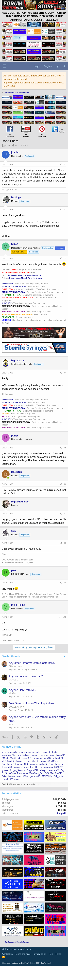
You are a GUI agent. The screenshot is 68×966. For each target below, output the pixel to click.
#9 (65, 583)
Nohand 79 (57, 758)
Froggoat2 (46, 752)
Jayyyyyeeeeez (23, 761)
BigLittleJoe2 (8, 764)
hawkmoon (44, 755)
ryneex (5, 770)
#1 (65, 164)
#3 (65, 258)
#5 (65, 448)
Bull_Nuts (58, 776)
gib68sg (12, 693)
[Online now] (8, 250)
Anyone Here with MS (22, 690)
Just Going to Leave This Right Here (31, 703)
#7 (65, 514)
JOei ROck (52, 761)
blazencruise (14, 776)
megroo (61, 764)
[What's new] (57, 66)
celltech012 (45, 758)
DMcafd (5, 758)
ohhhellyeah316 (57, 755)
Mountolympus (39, 761)
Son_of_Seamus (17, 770)
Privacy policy (39, 954)
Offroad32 (9, 761)
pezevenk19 (53, 770)
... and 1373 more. (10, 779)
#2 (65, 209)
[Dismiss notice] (63, 75)
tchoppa (31, 764)
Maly (11, 724)
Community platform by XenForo (26, 963)
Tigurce (33, 755)
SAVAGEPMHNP (16, 707)
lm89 (54, 752)
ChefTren (16, 755)
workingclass (46, 767)
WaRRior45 (15, 758)
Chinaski (53, 764)
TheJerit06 (7, 767)
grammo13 (35, 776)
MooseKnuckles (31, 767)
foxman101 (20, 764)
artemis (35, 758)
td (2, 761)
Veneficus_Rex (36, 773)
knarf (4, 752)
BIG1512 (58, 767)
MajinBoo (6, 755)
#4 (65, 373)
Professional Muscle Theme (18, 949)
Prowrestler (22, 773)
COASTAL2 (50, 773)
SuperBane (10, 773)
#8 (65, 543)
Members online (11, 746)
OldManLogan (15, 666)
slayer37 (26, 758)
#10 (64, 617)
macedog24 (41, 764)
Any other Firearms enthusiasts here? (32, 662)
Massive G (13, 680)
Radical (25, 755)
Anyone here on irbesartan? (26, 676)
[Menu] (4, 66)
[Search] (64, 66)
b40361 (25, 776)
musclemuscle (33, 752)
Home (58, 954)
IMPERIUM (46, 776)
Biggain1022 (32, 770)
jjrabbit (7, 145)
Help (51, 954)
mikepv (43, 770)
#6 (65, 484)
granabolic (12, 752)
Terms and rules (23, 954)
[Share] (61, 165)
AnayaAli (61, 813)
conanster (17, 767)
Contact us (7, 954)
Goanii (22, 752)
